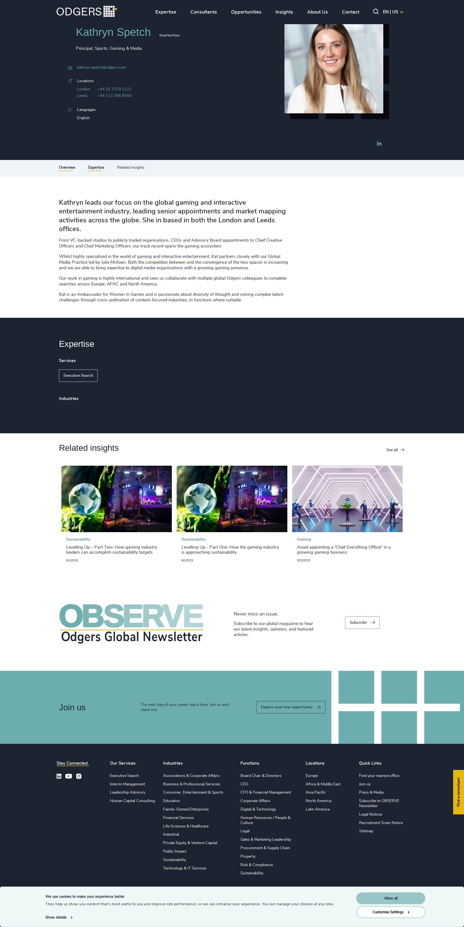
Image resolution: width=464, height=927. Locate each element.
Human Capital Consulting (132, 801)
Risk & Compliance (256, 865)
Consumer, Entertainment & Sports (193, 792)
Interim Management (127, 784)
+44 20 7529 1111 (114, 89)
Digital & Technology (258, 809)
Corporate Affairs (255, 801)
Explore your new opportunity (286, 707)
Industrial (171, 834)
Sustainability (174, 860)
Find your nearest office (379, 776)
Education (171, 801)
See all (392, 450)
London (83, 89)
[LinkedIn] (379, 144)
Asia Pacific (316, 792)
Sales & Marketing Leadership (265, 839)
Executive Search (78, 375)
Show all (68, 407)
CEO (244, 784)
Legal (245, 831)
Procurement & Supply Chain (265, 848)
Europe (312, 776)
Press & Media (371, 792)
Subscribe (358, 622)
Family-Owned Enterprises (186, 809)
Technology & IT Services (184, 868)
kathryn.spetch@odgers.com (101, 67)
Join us (365, 784)
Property (247, 856)
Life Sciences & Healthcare (186, 826)
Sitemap (366, 831)
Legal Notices (370, 814)
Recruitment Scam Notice (381, 823)
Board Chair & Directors (261, 776)
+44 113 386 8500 (114, 96)
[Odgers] (87, 12)
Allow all (391, 898)
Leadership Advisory (127, 792)
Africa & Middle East (323, 784)
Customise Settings (388, 912)
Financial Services (178, 818)
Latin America (318, 809)
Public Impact (174, 851)
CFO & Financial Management (265, 792)
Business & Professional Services (191, 784)
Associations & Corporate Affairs (191, 776)
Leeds (82, 96)
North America (318, 801)
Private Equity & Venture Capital (190, 843)
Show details (55, 917)
